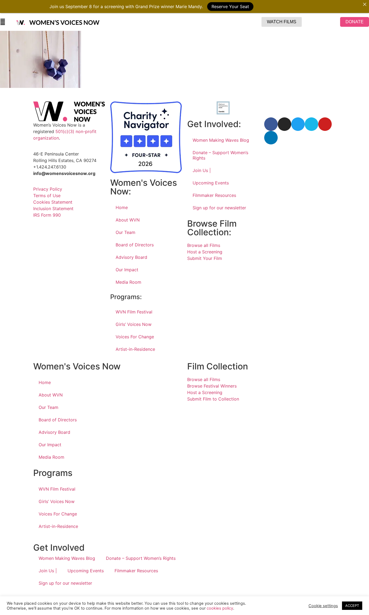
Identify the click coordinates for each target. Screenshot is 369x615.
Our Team (125, 232)
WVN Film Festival (134, 312)
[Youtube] (325, 124)
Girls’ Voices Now (134, 324)
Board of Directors (135, 244)
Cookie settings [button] (323, 605)
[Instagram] (284, 124)
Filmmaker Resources (214, 195)
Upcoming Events (211, 183)
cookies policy (220, 608)
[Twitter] (298, 124)
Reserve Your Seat (230, 6)
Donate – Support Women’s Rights (220, 155)
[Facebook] (271, 124)
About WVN (128, 220)
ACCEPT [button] (352, 605)
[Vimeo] (311, 124)
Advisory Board (131, 257)
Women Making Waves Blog (221, 140)
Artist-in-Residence (135, 349)
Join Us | (202, 170)
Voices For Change (135, 336)
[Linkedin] (271, 137)
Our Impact (127, 269)
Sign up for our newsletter (219, 207)
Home (122, 207)
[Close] (364, 4)
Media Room (128, 282)
